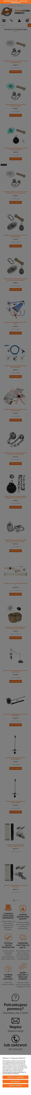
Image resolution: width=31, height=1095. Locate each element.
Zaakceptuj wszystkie (15, 1085)
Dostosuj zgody (15, 1081)
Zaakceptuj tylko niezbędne (15, 1077)
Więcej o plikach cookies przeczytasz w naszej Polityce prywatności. (14, 1072)
